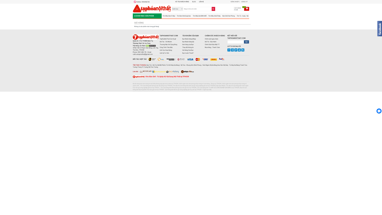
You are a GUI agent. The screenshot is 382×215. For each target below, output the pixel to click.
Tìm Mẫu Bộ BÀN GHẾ (199, 16)
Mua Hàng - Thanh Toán (212, 47)
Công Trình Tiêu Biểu (166, 47)
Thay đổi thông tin (188, 47)
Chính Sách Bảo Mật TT (212, 44)
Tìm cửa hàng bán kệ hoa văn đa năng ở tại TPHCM (156, 85)
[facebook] (228, 49)
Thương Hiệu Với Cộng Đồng (168, 44)
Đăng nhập (235, 2)
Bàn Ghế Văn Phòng (228, 16)
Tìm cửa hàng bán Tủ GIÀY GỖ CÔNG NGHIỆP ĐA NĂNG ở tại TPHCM (218, 87)
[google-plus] (232, 49)
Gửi (246, 42)
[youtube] (239, 49)
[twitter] (235, 49)
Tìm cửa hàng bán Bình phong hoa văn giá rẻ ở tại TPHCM (178, 87)
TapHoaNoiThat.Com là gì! (168, 39)
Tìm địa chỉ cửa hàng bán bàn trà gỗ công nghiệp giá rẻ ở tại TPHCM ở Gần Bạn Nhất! (199, 85)
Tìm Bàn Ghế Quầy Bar (184, 16)
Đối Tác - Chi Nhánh (166, 42)
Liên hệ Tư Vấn (164, 53)
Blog (194, 1)
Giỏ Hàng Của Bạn (187, 50)
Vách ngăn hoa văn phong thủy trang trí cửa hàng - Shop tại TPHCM (200, 83)
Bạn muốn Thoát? (188, 53)
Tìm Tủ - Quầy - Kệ (242, 16)
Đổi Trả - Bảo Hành (210, 42)
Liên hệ (201, 1)
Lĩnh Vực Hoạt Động (166, 50)
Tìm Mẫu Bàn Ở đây (169, 16)
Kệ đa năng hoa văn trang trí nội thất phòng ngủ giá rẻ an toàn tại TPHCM (155, 83)
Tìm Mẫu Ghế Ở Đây (214, 16)
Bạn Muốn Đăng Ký (188, 42)
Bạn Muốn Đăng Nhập (189, 39)
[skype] (242, 49)
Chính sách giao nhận (211, 39)
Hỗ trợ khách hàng (182, 1)
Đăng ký (244, 2)
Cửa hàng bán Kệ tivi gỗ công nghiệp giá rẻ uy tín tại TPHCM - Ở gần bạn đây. (188, 89)
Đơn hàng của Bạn (188, 44)
